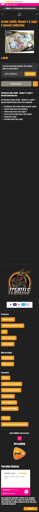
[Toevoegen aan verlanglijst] (35, 83)
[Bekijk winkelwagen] (36, 14)
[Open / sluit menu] (2, 14)
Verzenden (30, 74)
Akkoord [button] (30, 508)
